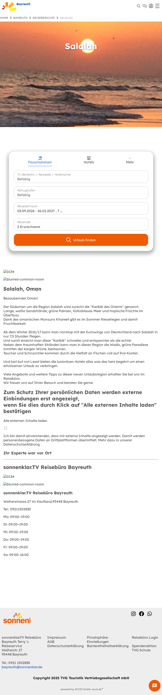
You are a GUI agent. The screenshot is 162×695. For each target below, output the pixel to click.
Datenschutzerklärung (21, 444)
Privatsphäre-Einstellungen (98, 639)
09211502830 (17, 509)
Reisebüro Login (145, 637)
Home (4, 17)
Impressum (56, 637)
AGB (50, 641)
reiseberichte (44, 17)
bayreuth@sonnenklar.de (22, 667)
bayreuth (20, 17)
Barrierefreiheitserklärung (107, 646)
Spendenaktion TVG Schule (144, 648)
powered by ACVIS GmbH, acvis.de (81, 689)
